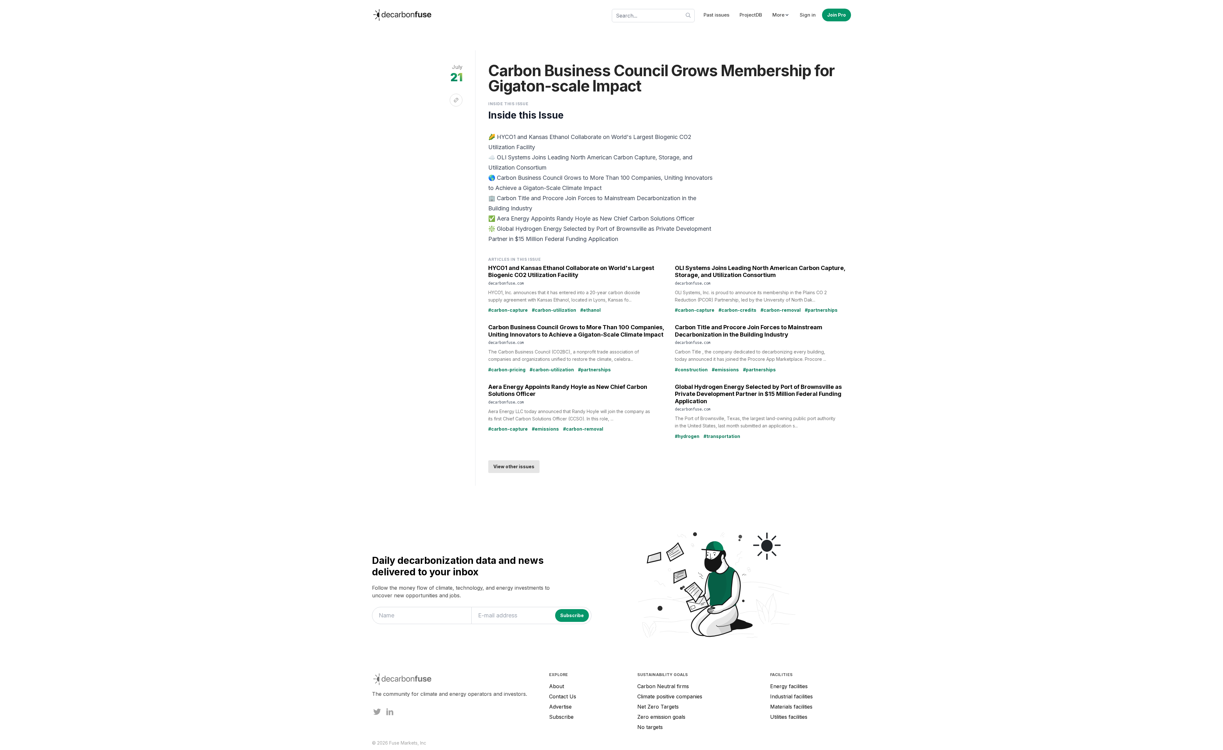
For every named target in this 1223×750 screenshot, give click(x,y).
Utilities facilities (788, 717)
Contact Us (562, 696)
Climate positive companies (669, 696)
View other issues (513, 466)
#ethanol (590, 310)
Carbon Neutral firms (663, 686)
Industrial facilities (791, 696)
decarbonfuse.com (506, 283)
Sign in (808, 15)
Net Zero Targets (658, 706)
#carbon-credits (737, 310)
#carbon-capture (508, 310)
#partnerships (821, 310)
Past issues (716, 15)
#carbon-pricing (507, 369)
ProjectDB (751, 15)
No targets (650, 727)
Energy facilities (789, 686)
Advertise (560, 706)
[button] (781, 15)
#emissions (725, 369)
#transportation (722, 436)
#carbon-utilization (554, 310)
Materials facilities (791, 706)
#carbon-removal (781, 310)
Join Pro (836, 15)
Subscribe (561, 717)
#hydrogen (687, 436)
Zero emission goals (661, 717)
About (556, 686)
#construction (691, 369)
